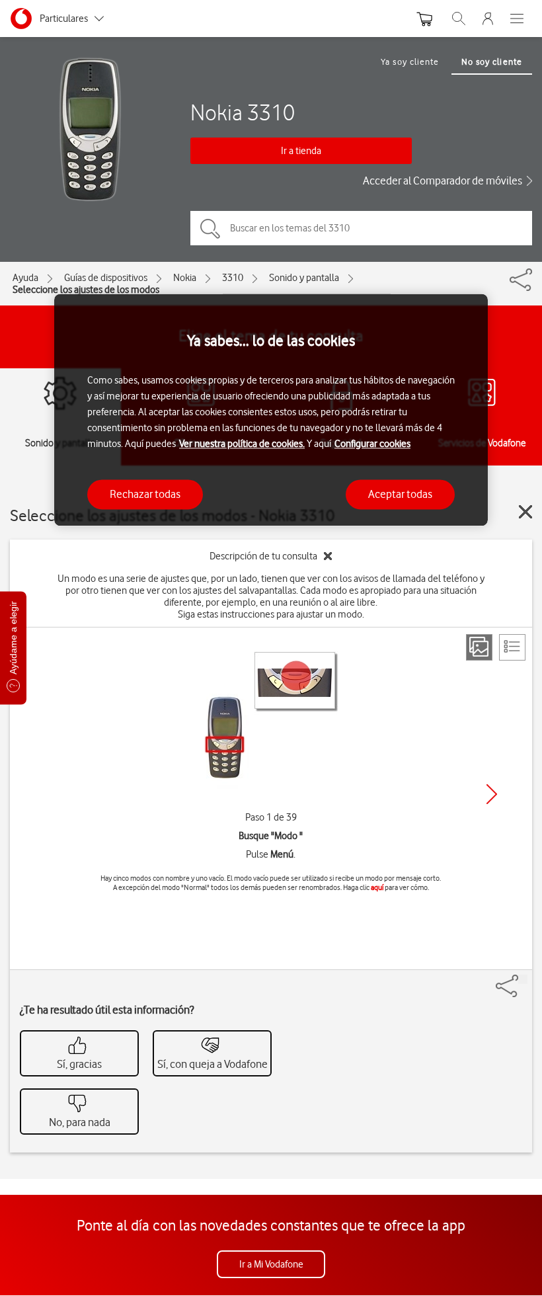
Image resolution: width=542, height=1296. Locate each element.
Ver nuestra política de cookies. (242, 444)
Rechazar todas (145, 494)
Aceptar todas (400, 494)
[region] (271, 410)
